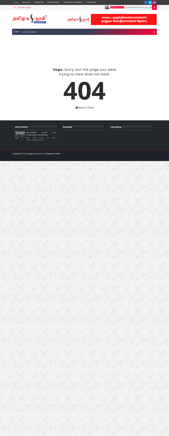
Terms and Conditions (72, 2)
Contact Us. (91, 2)
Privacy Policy (53, 2)
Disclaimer (39, 2)
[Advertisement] (57, 42)
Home (16, 32)
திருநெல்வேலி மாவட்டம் (111, 7)
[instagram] (154, 2)
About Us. (27, 2)
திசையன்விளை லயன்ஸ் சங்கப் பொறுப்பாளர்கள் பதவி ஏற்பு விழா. (41, 133)
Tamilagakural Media (52, 153)
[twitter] (150, 2)
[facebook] (146, 2)
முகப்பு (16, 2)
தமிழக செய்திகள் (29, 32)
